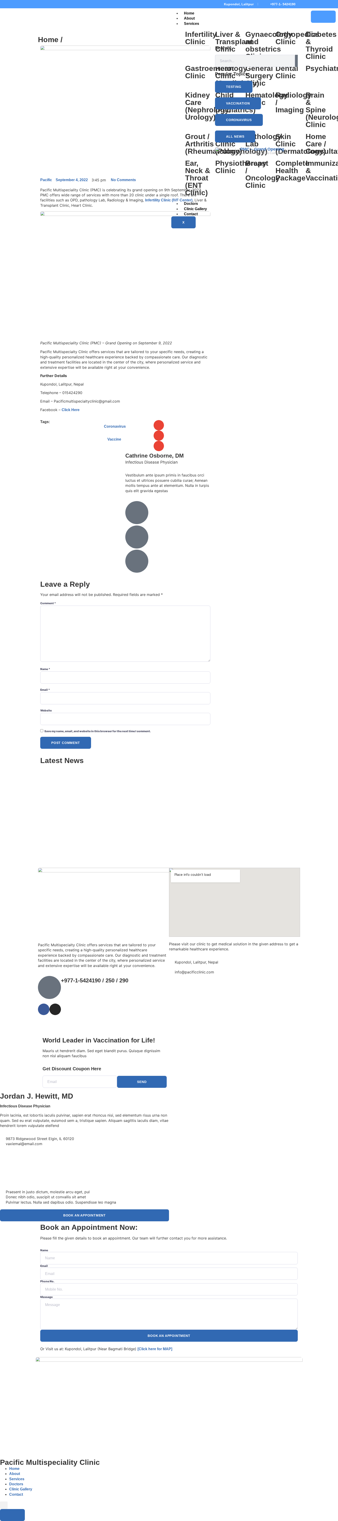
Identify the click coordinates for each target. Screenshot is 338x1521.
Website (46, 710)
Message (46, 1297)
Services (191, 24)
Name (45, 669)
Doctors (16, 1484)
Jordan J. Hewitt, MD (36, 1096)
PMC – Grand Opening (262, 149)
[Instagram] (50, 4)
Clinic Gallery (20, 1489)
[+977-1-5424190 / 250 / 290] (49, 987)
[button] (159, 425)
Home (189, 13)
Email (45, 689)
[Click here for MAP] (154, 1349)
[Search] (296, 61)
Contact (16, 1494)
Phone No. (47, 1281)
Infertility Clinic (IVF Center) (168, 200)
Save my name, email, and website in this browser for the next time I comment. (97, 731)
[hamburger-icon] (323, 17)
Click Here (71, 410)
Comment (48, 603)
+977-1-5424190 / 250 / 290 (94, 980)
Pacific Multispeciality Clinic (50, 1462)
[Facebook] (42, 4)
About (189, 18)
